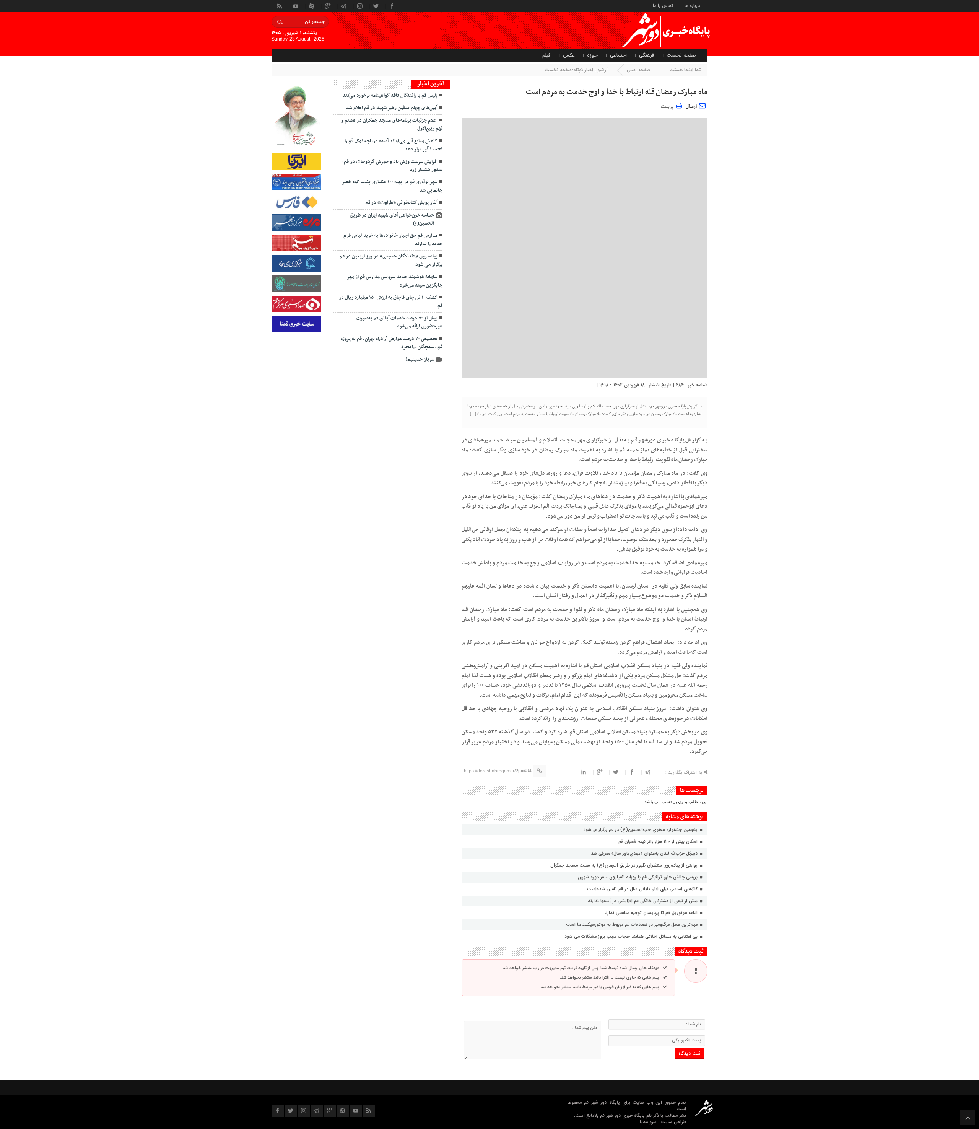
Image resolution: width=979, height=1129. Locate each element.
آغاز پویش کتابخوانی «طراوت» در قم (401, 203)
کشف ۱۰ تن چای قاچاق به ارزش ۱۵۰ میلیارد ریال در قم (390, 301)
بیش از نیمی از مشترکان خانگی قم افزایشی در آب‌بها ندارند (643, 900)
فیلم (546, 55)
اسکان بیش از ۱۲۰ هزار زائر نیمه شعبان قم (658, 841)
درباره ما (692, 5)
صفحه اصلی (638, 69)
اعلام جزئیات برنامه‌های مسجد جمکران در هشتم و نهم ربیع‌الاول (391, 124)
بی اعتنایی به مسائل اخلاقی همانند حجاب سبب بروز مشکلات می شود (631, 936)
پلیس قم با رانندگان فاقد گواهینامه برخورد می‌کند (390, 95)
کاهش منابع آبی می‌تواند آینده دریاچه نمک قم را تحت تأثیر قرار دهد (393, 145)
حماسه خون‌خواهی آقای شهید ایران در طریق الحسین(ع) (392, 219)
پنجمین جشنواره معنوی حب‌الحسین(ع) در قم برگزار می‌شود (640, 829)
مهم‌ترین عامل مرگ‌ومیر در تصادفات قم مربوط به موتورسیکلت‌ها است (632, 924)
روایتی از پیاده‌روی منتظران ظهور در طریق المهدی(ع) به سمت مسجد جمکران (624, 865)
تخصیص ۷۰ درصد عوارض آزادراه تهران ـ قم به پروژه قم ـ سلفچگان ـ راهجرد (391, 343)
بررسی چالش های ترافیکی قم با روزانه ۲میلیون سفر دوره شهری (638, 877)
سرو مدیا (649, 1122)
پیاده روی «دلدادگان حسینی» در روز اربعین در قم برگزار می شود (391, 260)
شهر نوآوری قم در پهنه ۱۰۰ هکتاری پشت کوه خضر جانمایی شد (392, 186)
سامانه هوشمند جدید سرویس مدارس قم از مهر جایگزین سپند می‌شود (394, 281)
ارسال (691, 106)
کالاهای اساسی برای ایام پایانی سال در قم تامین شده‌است (643, 889)
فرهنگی (646, 55)
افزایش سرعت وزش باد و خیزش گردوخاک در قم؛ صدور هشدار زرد (392, 166)
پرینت (668, 105)
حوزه (592, 55)
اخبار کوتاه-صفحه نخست (569, 69)
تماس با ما (663, 5)
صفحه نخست (681, 55)
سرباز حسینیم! (420, 359)
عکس (569, 55)
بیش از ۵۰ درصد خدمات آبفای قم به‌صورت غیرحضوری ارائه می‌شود (399, 322)
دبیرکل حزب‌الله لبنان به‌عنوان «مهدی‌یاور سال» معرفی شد (645, 853)
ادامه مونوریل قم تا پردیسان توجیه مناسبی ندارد (652, 912)
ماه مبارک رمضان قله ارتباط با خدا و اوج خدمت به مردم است (616, 92)
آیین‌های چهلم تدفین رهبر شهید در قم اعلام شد (391, 108)
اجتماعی (618, 55)
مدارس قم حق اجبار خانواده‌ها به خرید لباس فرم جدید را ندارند (392, 239)
